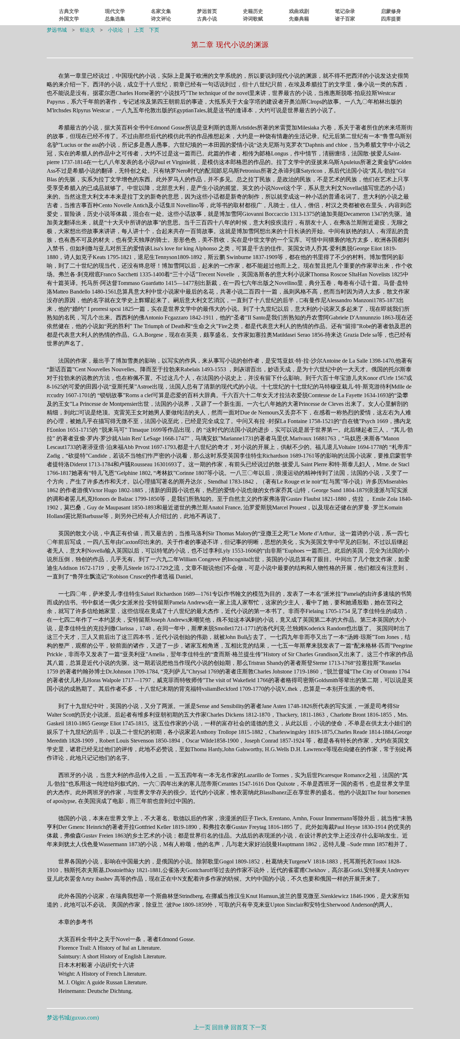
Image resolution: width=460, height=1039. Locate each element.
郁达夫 (87, 30)
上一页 (202, 1027)
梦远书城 (57, 30)
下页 (154, 30)
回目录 (220, 1027)
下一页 (258, 1027)
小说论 (115, 30)
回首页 (239, 1027)
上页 (139, 30)
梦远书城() (73, 1018)
